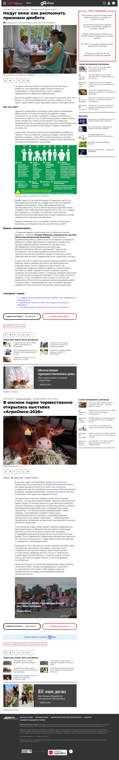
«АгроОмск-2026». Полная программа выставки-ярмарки (40, 605)
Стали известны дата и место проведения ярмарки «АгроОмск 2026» (62, 662)
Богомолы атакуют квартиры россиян (98, 143)
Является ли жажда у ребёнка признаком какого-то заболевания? (61, 352)
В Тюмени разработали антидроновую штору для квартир (100, 135)
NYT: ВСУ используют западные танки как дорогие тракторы (97, 45)
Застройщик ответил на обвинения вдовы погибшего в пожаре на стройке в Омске (97, 17)
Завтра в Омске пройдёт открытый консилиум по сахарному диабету (59, 344)
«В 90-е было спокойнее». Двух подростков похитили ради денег (101, 426)
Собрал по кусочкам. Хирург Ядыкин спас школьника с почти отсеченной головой (102, 435)
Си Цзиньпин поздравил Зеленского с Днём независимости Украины (101, 120)
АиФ (56, 75)
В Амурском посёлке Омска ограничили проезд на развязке (97, 54)
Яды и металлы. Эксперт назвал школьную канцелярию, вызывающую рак (100, 69)
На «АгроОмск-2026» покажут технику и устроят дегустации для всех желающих (25, 670)
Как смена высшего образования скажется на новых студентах (100, 127)
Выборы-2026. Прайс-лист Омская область (66, 717)
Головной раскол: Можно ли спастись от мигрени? (44, 307)
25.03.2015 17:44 (8, 9)
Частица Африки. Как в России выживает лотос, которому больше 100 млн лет (101, 76)
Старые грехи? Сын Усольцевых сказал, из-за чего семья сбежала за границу (102, 84)
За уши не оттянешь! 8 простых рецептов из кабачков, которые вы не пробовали (102, 92)
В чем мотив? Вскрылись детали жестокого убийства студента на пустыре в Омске (97, 27)
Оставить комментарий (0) (59, 316)
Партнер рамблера (39, 751)
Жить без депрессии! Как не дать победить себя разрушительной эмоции (25, 352)
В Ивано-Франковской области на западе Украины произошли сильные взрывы (97, 36)
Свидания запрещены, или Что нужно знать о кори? (24, 358)
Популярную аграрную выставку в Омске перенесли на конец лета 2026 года (62, 670)
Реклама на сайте (26, 717)
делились (29, 564)
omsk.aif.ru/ (23, 466)
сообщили (61, 487)
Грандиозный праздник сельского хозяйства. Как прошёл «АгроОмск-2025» (25, 677)
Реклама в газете (42, 717)
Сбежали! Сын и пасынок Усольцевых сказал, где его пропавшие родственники (102, 412)
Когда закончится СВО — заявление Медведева (101, 150)
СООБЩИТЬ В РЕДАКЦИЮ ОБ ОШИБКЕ (32, 720)
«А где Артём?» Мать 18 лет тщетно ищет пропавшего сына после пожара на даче (101, 443)
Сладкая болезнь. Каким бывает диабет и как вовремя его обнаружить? (24, 344)
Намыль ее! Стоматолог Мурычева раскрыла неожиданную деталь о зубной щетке (101, 107)
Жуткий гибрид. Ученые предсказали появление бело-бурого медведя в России (102, 420)
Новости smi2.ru (11, 392)
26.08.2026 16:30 (9, 399)
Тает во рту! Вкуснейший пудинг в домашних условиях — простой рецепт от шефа (101, 404)
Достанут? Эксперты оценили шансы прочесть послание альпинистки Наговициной (102, 99)
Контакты (87, 717)
